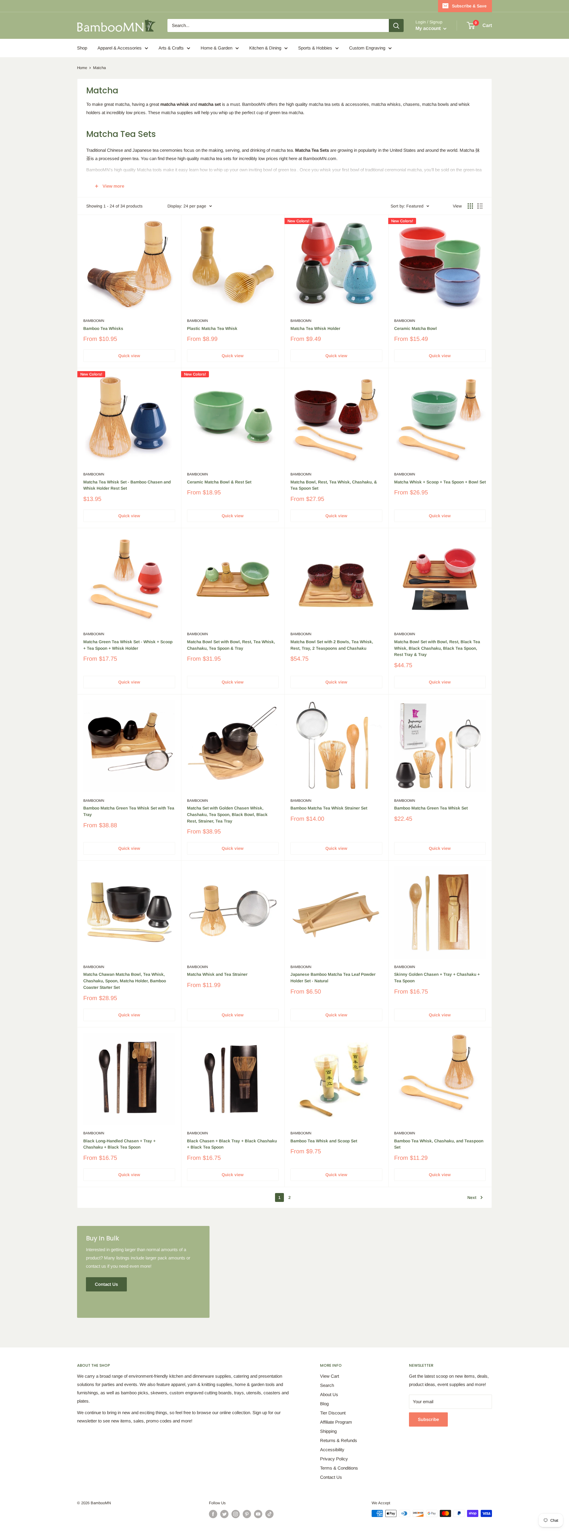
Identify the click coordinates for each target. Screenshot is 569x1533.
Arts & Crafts (171, 47)
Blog (324, 1403)
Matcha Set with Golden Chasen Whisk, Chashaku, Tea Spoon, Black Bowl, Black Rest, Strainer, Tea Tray (227, 814)
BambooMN (93, 321)
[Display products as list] (480, 206)
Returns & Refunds (338, 1440)
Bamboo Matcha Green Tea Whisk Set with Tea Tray (128, 811)
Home (82, 68)
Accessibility (332, 1449)
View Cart (329, 1376)
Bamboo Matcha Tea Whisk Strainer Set (328, 808)
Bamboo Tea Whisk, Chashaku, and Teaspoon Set (438, 1144)
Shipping (328, 1431)
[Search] (396, 25)
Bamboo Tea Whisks (103, 328)
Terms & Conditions (339, 1467)
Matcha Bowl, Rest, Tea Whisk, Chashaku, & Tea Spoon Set (333, 485)
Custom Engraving (367, 47)
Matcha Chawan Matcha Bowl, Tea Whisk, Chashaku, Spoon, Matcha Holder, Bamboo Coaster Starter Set (124, 980)
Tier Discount (333, 1412)
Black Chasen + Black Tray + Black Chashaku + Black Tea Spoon (232, 1144)
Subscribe (428, 1419)
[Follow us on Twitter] (224, 1514)
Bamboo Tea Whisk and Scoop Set (323, 1140)
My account (428, 28)
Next (471, 1197)
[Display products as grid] (470, 206)
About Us (329, 1394)
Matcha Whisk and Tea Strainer (217, 974)
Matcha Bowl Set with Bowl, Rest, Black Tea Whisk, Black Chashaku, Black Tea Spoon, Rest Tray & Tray (437, 648)
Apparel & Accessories (120, 47)
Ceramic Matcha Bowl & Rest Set (219, 482)
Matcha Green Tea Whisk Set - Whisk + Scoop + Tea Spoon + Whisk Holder (127, 645)
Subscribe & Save (469, 6)
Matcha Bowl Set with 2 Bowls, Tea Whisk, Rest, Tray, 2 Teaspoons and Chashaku (331, 645)
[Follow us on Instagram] (235, 1514)
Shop (82, 47)
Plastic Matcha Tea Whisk (212, 328)
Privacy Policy (334, 1458)
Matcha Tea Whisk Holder (315, 328)
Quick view (129, 355)
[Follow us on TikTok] (269, 1514)
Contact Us (331, 1477)
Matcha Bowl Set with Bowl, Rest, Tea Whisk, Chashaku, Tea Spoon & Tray (231, 645)
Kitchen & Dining (265, 47)
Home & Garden (216, 47)
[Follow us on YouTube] (258, 1514)
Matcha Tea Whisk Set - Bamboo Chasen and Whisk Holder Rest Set (127, 485)
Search (327, 1385)
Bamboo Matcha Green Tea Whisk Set (431, 808)
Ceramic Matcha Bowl (415, 328)
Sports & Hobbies (315, 47)
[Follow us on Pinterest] (247, 1514)
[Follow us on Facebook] (213, 1514)
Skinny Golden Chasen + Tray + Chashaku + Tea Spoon (437, 977)
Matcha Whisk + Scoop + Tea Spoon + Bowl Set (440, 482)
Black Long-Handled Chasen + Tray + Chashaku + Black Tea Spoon (119, 1144)
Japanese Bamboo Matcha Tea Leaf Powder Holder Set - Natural (332, 977)
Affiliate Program (336, 1422)
